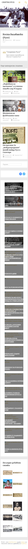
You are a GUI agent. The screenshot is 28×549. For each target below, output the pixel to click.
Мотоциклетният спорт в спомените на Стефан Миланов (13, 244)
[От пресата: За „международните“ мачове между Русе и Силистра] (14, 143)
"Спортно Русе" (18, 155)
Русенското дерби (10, 273)
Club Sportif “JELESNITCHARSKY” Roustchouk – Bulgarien (12, 421)
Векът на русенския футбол (13, 287)
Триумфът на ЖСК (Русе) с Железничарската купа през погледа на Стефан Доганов (13, 299)
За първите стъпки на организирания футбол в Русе (12, 394)
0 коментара (16, 93)
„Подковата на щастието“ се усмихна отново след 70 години (13, 86)
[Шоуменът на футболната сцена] (14, 111)
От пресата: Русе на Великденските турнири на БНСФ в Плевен (13, 340)
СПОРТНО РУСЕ (8, 2)
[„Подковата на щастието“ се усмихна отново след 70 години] (14, 82)
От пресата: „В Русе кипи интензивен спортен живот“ (12, 326)
